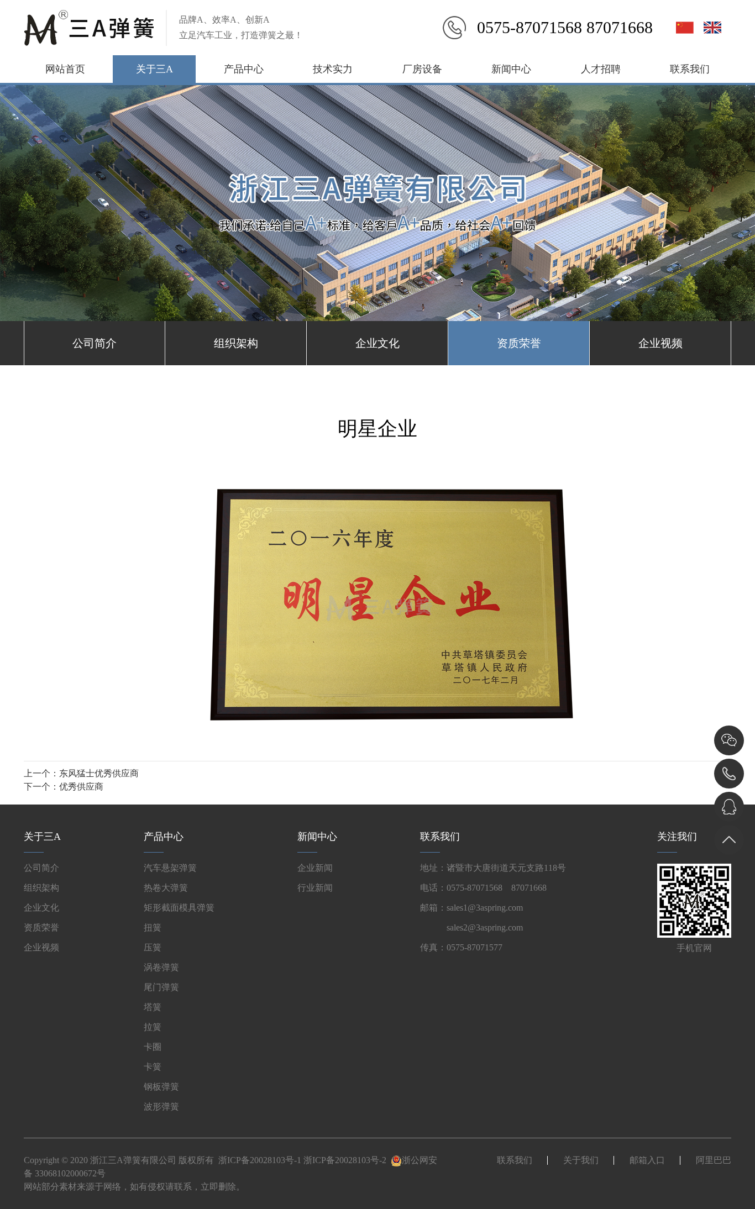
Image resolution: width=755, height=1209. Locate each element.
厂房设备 (422, 69)
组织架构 (236, 343)
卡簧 (152, 1066)
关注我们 (677, 836)
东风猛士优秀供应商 (99, 773)
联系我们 (690, 69)
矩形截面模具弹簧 (179, 907)
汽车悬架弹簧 (170, 867)
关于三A (154, 69)
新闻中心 (511, 69)
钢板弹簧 (161, 1086)
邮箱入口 (647, 1160)
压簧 (152, 947)
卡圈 (152, 1047)
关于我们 (581, 1160)
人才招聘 (601, 69)
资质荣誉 (519, 343)
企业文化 (377, 343)
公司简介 (94, 343)
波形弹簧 (161, 1106)
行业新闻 (315, 887)
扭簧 (152, 927)
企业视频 (660, 343)
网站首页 (65, 69)
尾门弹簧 (161, 987)
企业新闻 (315, 867)
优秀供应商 (81, 786)
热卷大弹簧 (166, 887)
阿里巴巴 (713, 1160)
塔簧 (152, 1007)
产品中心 (244, 69)
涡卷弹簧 (161, 967)
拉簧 (152, 1027)
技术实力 (333, 69)
